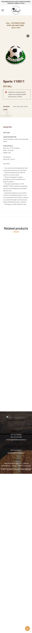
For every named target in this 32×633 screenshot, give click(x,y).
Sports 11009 (16, 268)
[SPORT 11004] (16, 354)
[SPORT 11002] (16, 288)
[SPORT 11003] (16, 343)
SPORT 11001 (16, 326)
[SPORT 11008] (16, 333)
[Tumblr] (21, 109)
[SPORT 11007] (16, 396)
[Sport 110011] (16, 385)
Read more (27, 240)
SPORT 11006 (16, 379)
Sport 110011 (16, 389)
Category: (6, 106)
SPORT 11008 (16, 337)
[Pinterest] (23, 109)
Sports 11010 (16, 368)
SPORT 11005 (16, 316)
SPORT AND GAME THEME (20, 106)
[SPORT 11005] (16, 312)
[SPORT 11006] (16, 375)
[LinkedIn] (18, 109)
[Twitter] (16, 109)
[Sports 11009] (16, 251)
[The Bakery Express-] (16, 10)
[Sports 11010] (16, 364)
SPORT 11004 (16, 358)
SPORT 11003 (16, 347)
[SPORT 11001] (16, 322)
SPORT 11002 (16, 305)
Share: (5, 109)
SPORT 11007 (16, 400)
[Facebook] (13, 109)
